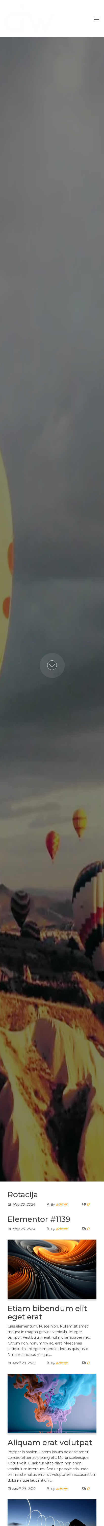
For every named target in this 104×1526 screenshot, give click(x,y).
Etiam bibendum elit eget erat (47, 1312)
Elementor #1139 (39, 1219)
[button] (96, 19)
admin (62, 1204)
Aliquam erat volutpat (50, 1442)
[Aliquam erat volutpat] (52, 1403)
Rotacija (23, 1194)
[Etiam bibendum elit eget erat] (52, 1268)
